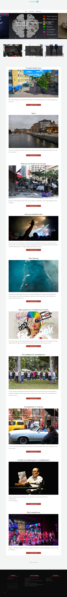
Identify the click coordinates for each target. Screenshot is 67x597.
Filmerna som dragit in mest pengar (33, 164)
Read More (12, 51)
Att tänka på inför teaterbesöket (31, 583)
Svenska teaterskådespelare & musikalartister (33, 460)
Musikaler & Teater (49, 580)
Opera (33, 113)
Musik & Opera (48, 579)
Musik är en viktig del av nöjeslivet (31, 585)
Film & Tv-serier (49, 578)
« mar (5, 592)
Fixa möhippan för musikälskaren (33, 355)
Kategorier (31, 11)
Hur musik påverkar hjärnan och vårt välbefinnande (33, 23)
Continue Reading (33, 105)
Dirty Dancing (33, 258)
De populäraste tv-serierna (33, 407)
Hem (26, 11)
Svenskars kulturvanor (33, 68)
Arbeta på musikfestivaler (33, 214)
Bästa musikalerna (33, 512)
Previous (31, 562)
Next (37, 562)
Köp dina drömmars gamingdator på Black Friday (34, 584)
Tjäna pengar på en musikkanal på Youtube (33, 310)
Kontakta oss (38, 11)
